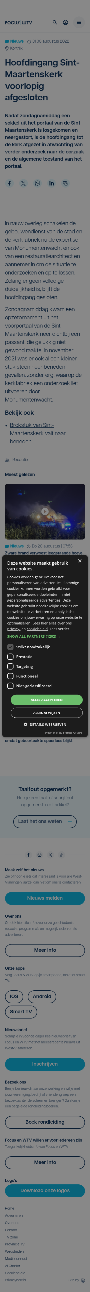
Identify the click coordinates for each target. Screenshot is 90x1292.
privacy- (13, 628)
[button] (45, 636)
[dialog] (45, 646)
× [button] (80, 561)
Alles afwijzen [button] (46, 712)
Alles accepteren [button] (47, 699)
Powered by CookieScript (63, 733)
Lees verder (59, 628)
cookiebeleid (37, 628)
